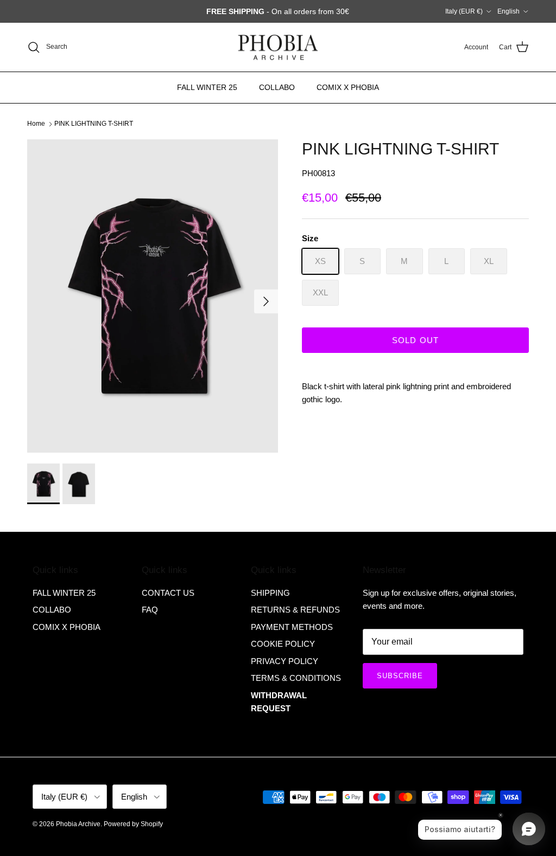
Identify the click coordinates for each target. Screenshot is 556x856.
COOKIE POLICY (283, 643)
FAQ (150, 609)
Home (36, 123)
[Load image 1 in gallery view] (152, 296)
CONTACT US (168, 592)
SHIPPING (270, 592)
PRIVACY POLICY (284, 661)
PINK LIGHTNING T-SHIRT (93, 123)
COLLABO (277, 87)
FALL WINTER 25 (207, 87)
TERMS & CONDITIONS (296, 678)
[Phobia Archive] (278, 47)
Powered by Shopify (133, 824)
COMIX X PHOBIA (348, 87)
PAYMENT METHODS (292, 627)
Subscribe (400, 676)
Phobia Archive (78, 824)
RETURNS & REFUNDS (295, 609)
